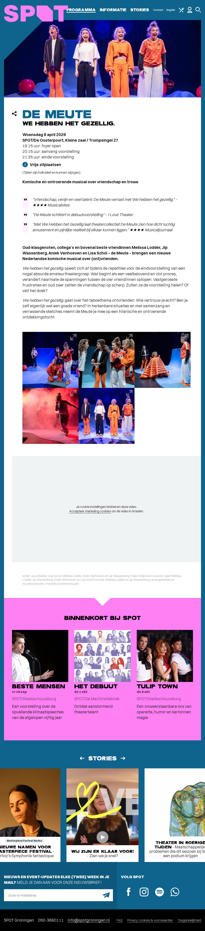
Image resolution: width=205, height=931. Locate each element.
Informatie (113, 9)
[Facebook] (128, 892)
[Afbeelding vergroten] (50, 360)
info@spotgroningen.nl (89, 920)
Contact (158, 9)
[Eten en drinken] (181, 11)
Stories (139, 9)
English (170, 9)
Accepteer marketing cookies (90, 511)
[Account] (189, 11)
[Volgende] (123, 758)
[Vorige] (81, 758)
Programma (81, 9)
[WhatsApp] (175, 892)
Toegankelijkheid (189, 920)
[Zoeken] (198, 11)
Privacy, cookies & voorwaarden (150, 920)
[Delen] (14, 113)
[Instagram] (144, 892)
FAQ (120, 920)
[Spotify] (159, 892)
